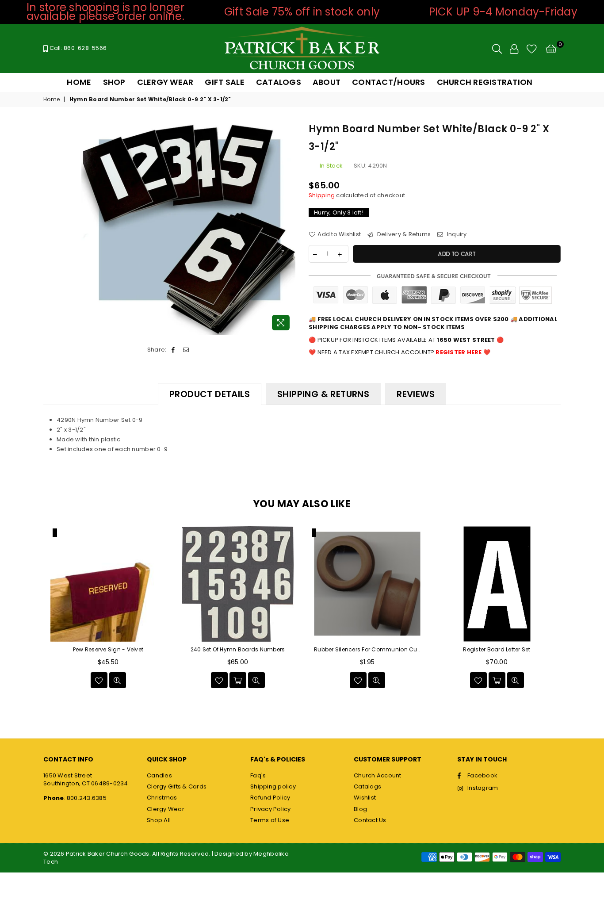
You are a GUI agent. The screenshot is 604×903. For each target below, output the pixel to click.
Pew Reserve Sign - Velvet (108, 649)
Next (570, 610)
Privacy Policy (270, 809)
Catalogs (367, 786)
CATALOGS (278, 82)
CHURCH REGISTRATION (485, 82)
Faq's (258, 775)
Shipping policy (273, 786)
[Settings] (514, 48)
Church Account (377, 775)
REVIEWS (416, 394)
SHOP (114, 82)
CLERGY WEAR (165, 82)
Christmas (162, 797)
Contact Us (370, 820)
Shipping (322, 195)
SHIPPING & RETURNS (323, 394)
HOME (79, 82)
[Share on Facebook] (173, 350)
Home (51, 99)
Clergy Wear (165, 809)
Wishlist (365, 797)
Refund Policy (270, 797)
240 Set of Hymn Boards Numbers (238, 649)
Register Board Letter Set (497, 649)
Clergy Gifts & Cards (176, 786)
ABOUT (326, 82)
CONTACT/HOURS (388, 82)
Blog (360, 809)
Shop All (159, 820)
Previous (33, 610)
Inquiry (456, 234)
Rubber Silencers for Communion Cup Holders (367, 649)
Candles (159, 775)
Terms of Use (269, 820)
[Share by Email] (186, 350)
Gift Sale (224, 82)
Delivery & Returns (403, 234)
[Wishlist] (531, 48)
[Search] (497, 48)
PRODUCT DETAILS (209, 394)
